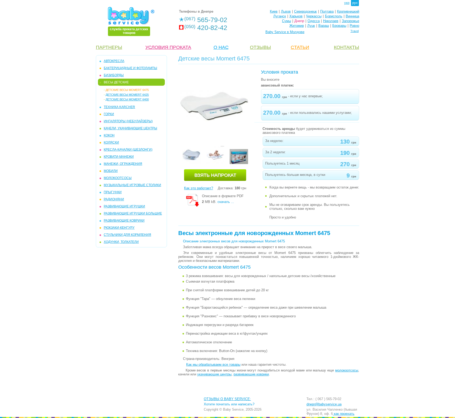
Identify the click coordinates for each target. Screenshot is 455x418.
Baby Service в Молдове (284, 32)
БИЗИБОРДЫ (114, 75)
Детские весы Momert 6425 (127, 94)
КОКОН (109, 135)
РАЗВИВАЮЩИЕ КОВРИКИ (124, 220)
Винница (352, 16)
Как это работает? (198, 188)
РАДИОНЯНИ (114, 199)
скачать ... (225, 202)
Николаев (330, 21)
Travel (354, 31)
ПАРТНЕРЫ (109, 47)
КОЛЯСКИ (111, 142)
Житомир (296, 26)
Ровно (354, 26)
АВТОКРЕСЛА (114, 61)
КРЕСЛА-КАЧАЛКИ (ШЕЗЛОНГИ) (128, 149)
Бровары (339, 26)
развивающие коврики (251, 374)
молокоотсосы (346, 370)
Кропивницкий (348, 11)
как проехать (343, 414)
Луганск (279, 16)
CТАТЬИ (300, 47)
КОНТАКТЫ (346, 47)
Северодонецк (305, 11)
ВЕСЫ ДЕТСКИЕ (116, 82)
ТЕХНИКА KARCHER (119, 107)
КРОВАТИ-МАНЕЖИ (119, 157)
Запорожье (350, 21)
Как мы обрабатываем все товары (213, 364)
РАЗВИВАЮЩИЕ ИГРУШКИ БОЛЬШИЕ (133, 213)
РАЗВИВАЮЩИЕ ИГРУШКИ (124, 206)
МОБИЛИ (111, 171)
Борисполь (333, 16)
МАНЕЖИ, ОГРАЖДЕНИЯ (123, 164)
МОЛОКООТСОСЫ (118, 178)
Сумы (286, 21)
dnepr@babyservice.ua (324, 404)
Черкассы (314, 16)
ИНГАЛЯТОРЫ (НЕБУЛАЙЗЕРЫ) (128, 121)
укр (346, 3)
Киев (274, 11)
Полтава (327, 11)
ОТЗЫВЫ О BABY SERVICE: (227, 399)
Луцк (311, 26)
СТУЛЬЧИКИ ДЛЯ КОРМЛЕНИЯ (127, 235)
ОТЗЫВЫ (260, 47)
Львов (286, 11)
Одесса (314, 21)
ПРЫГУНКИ (113, 192)
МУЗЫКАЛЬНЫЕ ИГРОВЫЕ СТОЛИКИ (132, 185)
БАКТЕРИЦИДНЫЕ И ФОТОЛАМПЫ (130, 68)
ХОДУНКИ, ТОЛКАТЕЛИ (121, 242)
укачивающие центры (214, 374)
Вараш (323, 26)
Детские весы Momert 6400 (127, 99)
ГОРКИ (109, 114)
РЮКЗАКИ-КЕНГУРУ (119, 228)
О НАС (221, 47)
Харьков (296, 16)
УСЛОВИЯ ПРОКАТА (168, 47)
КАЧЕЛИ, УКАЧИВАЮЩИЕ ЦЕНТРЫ (130, 128)
